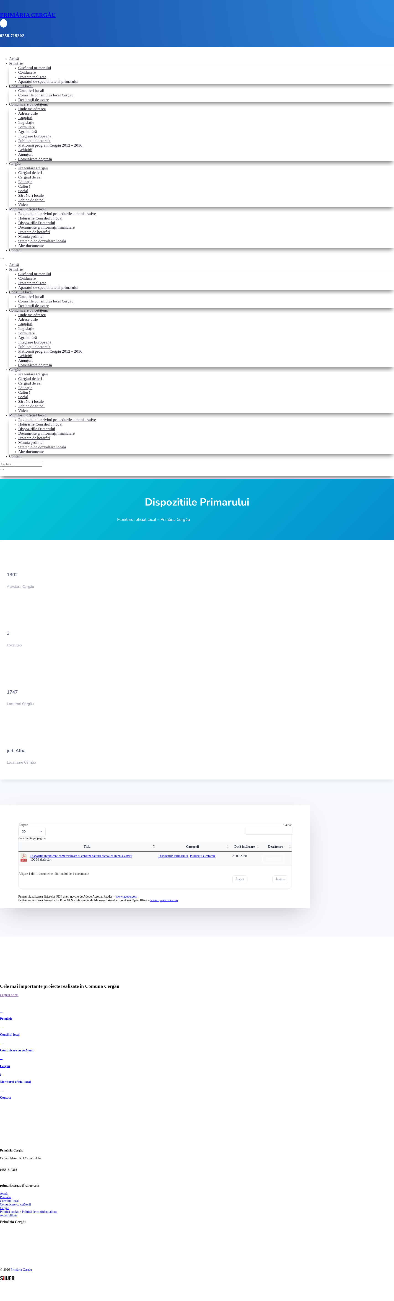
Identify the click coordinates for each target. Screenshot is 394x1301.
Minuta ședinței (31, 236)
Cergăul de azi (29, 177)
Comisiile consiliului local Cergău (45, 95)
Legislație (26, 122)
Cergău (15, 163)
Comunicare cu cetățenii (28, 104)
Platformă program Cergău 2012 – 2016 (50, 145)
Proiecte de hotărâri (34, 232)
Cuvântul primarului (34, 68)
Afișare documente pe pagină (32, 831)
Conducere (27, 72)
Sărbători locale (31, 195)
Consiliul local (21, 86)
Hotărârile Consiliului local (40, 218)
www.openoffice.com (164, 900)
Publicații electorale (34, 141)
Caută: (287, 825)
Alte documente (31, 245)
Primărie (16, 63)
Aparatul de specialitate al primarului (48, 81)
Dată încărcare (244, 846)
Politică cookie (10, 1211)
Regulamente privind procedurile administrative (57, 214)
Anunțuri (25, 154)
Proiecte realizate (32, 77)
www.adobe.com (126, 896)
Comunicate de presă (35, 159)
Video (23, 204)
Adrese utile (28, 113)
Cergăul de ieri (30, 172)
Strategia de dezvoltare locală (42, 241)
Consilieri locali (31, 90)
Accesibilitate (8, 1215)
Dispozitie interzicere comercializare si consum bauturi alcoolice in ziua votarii (81, 856)
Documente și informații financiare (46, 227)
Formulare (26, 127)
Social (23, 191)
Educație (25, 182)
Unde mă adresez (32, 109)
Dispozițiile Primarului (36, 223)
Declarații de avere (33, 100)
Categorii (192, 846)
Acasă (14, 59)
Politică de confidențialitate (39, 1211)
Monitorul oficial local (27, 209)
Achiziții (25, 150)
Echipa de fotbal (31, 200)
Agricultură (27, 131)
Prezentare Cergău (33, 168)
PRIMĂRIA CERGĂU (28, 15)
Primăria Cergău (21, 1269)
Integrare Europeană (34, 136)
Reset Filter (280, 837)
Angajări (25, 118)
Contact (15, 250)
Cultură (24, 186)
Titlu (87, 846)
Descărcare (275, 846)
